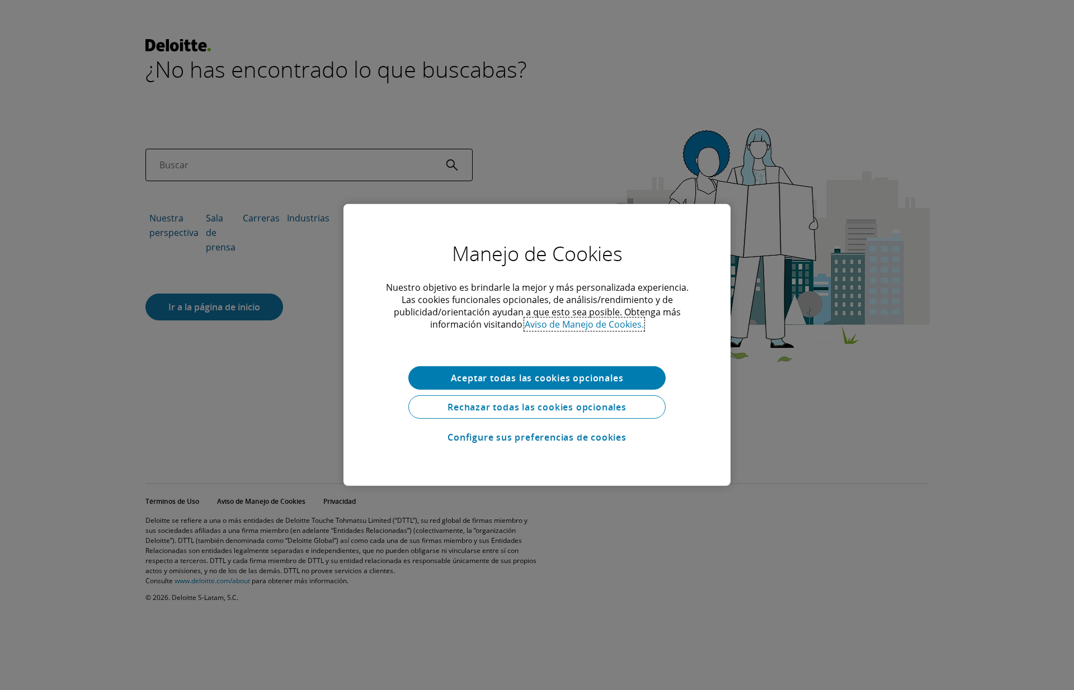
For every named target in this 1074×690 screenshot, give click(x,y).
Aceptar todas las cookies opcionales (537, 378)
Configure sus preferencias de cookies (536, 437)
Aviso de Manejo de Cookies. (584, 324)
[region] (537, 345)
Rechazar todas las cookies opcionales (536, 407)
